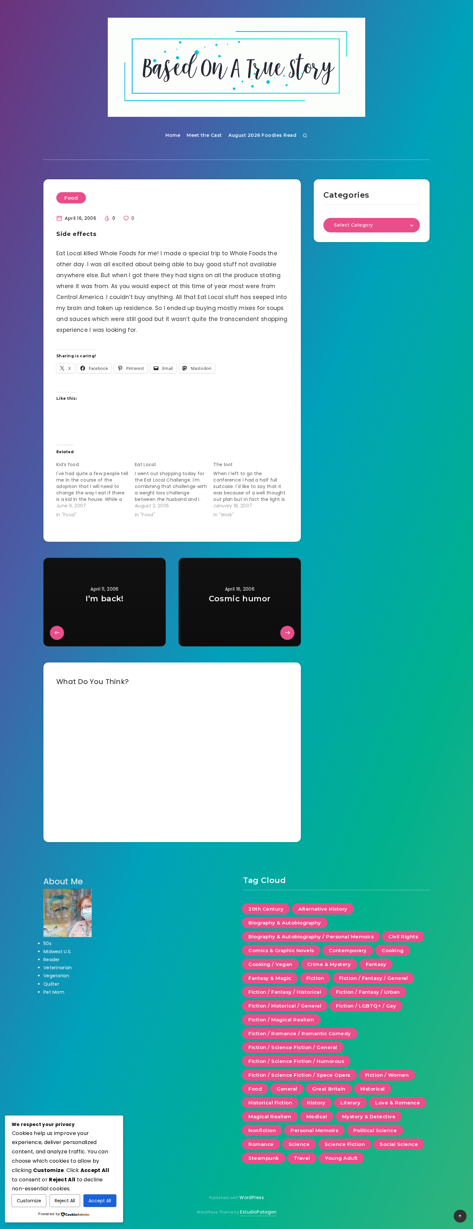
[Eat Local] (174, 488)
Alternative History (323, 909)
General (287, 1089)
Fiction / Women (387, 1075)
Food (71, 198)
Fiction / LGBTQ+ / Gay (366, 1006)
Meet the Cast (204, 135)
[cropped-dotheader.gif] (236, 67)
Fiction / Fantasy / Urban (368, 992)
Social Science (399, 1144)
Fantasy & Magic (270, 978)
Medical (316, 1116)
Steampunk (263, 1158)
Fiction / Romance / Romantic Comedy (299, 1033)
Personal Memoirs (314, 1130)
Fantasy (376, 964)
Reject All (65, 1200)
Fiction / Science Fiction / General (292, 1047)
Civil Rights (403, 936)
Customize (29, 1200)
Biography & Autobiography (284, 923)
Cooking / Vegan (270, 964)
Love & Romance (397, 1103)
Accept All (99, 1200)
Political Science (375, 1130)
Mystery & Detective (369, 1116)
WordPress (251, 1197)
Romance (261, 1144)
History (316, 1103)
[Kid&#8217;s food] (95, 488)
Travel (302, 1158)
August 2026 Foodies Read (262, 135)
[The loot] (252, 488)
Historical (372, 1089)
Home (172, 135)
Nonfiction (262, 1130)
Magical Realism (270, 1116)
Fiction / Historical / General (284, 1006)
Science (299, 1144)
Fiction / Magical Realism (281, 1020)
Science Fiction (345, 1144)
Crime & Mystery (329, 964)
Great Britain (329, 1089)
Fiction (315, 978)
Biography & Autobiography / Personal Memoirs (311, 936)
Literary (350, 1103)
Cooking (393, 950)
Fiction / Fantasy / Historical (284, 992)
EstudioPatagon (258, 1212)
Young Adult (341, 1158)
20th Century (265, 909)
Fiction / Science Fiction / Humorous (296, 1061)
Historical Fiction (270, 1103)
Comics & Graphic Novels (281, 950)
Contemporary (348, 950)
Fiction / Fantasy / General (373, 978)
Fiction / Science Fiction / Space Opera (299, 1075)
